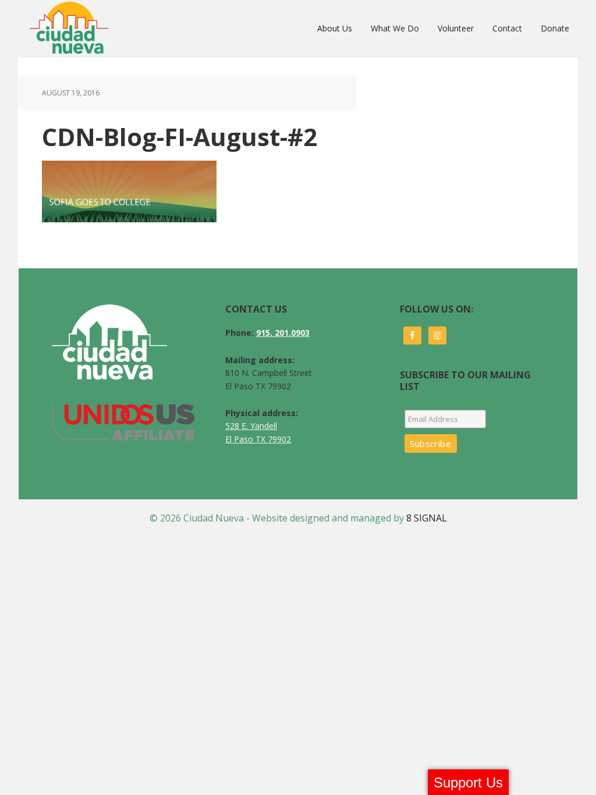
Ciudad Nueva (72, 28)
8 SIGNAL (426, 518)
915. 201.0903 (283, 332)
